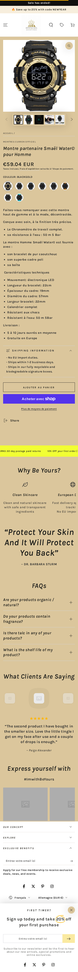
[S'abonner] (72, 861)
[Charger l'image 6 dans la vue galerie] (59, 119)
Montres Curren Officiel (19, 142)
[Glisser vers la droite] (71, 119)
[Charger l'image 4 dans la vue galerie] (39, 119)
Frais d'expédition (30, 169)
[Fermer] (71, 910)
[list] (39, 498)
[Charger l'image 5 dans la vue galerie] (49, 119)
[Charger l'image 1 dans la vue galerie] (18, 119)
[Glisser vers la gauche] (6, 119)
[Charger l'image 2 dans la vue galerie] (28, 119)
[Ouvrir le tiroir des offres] (61, 24)
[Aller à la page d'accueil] (31, 25)
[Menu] (5, 24)
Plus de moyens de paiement (39, 408)
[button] (51, 24)
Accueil (8, 133)
